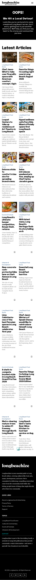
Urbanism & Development (6, 264)
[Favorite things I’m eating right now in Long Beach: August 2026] (26, 57)
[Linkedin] (20, 575)
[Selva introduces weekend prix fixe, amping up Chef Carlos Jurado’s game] (26, 157)
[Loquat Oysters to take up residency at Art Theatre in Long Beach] (9, 107)
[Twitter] (24, 575)
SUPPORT (5, 534)
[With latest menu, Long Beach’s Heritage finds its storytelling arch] (26, 207)
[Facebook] (11, 575)
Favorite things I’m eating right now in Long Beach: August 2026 (26, 74)
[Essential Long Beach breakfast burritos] (26, 255)
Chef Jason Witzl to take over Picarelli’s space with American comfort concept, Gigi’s (9, 77)
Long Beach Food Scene (7, 66)
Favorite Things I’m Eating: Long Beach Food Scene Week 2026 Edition (26, 376)
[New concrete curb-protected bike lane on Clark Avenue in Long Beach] (9, 255)
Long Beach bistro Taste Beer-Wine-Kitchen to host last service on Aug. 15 (26, 428)
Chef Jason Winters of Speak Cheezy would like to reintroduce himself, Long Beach (26, 322)
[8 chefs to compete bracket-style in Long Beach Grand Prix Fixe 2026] (9, 359)
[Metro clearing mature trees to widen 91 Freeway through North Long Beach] (9, 409)
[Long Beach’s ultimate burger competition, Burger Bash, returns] (9, 207)
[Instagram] (16, 575)
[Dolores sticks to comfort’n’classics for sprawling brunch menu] (9, 157)
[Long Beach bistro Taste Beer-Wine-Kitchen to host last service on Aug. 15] (26, 409)
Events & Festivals (7, 215)
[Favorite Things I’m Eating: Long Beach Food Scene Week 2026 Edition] (26, 359)
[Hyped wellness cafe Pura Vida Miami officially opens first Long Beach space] (26, 107)
